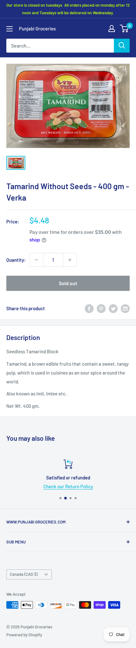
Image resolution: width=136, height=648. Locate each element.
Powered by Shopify (24, 634)
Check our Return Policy (68, 486)
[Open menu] (9, 28)
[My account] (111, 28)
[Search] (122, 46)
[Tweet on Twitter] (113, 308)
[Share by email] (125, 308)
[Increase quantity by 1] (70, 259)
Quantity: (16, 260)
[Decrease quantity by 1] (36, 259)
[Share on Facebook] (89, 308)
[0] (124, 28)
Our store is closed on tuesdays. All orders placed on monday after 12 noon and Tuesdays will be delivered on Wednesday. (68, 9)
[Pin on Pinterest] (101, 308)
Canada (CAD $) (24, 574)
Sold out (68, 283)
